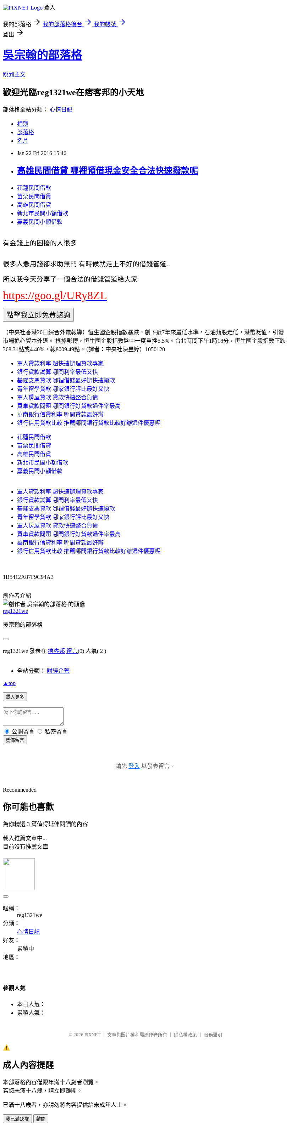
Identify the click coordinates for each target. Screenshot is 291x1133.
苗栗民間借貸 (34, 196)
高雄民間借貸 (34, 205)
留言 (72, 651)
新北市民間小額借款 (42, 213)
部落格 (25, 132)
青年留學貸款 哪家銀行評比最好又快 (63, 389)
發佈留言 (15, 740)
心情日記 (61, 110)
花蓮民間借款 (34, 188)
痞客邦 (56, 651)
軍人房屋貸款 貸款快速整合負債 (57, 397)
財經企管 (58, 671)
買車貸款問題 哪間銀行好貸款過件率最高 (69, 406)
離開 (40, 1119)
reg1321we (15, 611)
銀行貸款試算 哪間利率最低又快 (57, 372)
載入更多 (15, 697)
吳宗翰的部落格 (42, 55)
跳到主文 (14, 75)
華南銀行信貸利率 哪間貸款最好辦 (60, 414)
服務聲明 (213, 1034)
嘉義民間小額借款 (39, 222)
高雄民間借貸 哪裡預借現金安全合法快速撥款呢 (107, 170)
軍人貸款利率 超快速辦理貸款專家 (60, 363)
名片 (22, 141)
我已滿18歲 (17, 1119)
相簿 (22, 124)
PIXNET (92, 1034)
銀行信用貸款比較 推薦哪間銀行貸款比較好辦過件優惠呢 (88, 423)
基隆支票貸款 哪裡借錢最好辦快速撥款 (66, 380)
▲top (9, 683)
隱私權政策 (185, 1034)
